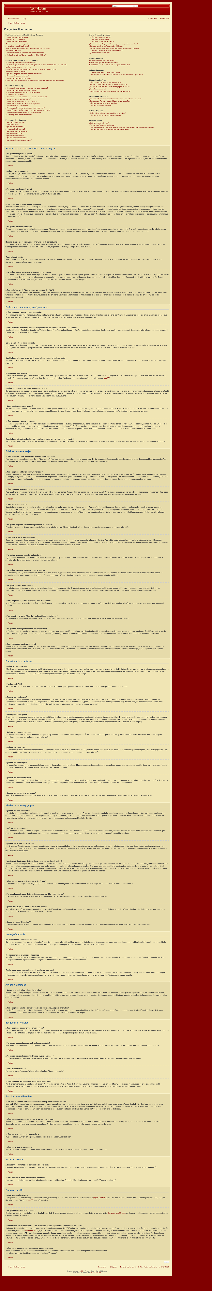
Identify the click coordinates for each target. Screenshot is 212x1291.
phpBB (106, 378)
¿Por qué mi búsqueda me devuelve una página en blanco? (109, 87)
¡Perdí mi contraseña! (13, 50)
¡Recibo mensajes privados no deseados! (103, 62)
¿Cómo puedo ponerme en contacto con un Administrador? (109, 129)
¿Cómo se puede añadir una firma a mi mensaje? (22, 92)
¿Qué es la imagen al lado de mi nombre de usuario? (23, 74)
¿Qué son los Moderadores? (99, 39)
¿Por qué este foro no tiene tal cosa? (102, 125)
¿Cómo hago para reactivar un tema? (18, 115)
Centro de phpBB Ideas (117, 1213)
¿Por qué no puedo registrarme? (16, 41)
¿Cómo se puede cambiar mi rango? (18, 78)
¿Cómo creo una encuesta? (15, 95)
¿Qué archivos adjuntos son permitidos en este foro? (107, 113)
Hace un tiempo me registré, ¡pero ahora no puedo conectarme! (27, 48)
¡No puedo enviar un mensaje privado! (102, 60)
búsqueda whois (31, 1231)
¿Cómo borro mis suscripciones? (100, 105)
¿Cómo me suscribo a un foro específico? (103, 103)
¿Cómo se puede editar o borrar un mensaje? (21, 90)
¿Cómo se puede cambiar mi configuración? (20, 62)
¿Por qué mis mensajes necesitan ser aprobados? (23, 112)
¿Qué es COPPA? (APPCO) (15, 39)
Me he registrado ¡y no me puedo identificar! (20, 44)
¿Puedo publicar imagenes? (15, 129)
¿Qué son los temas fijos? (14, 135)
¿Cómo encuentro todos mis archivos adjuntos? (105, 115)
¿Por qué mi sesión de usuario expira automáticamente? (25, 53)
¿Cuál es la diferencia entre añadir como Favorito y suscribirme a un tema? (115, 99)
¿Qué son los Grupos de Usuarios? (101, 41)
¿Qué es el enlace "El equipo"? (99, 53)
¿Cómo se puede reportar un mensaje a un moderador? (25, 108)
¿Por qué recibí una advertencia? (17, 106)
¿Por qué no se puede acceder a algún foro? (21, 101)
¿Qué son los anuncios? (14, 133)
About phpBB (28, 1200)
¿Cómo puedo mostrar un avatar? (17, 76)
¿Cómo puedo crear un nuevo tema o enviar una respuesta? (26, 88)
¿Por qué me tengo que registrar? (17, 37)
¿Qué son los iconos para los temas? (18, 140)
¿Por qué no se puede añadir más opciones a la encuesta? (26, 97)
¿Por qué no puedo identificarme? (17, 46)
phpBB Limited (99, 1198)
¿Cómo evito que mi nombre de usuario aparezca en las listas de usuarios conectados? (36, 65)
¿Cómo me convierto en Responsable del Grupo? (106, 46)
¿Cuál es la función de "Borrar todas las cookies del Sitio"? (25, 55)
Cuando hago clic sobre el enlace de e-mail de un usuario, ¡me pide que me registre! (34, 80)
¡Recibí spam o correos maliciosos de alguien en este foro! (109, 65)
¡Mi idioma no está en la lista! (15, 71)
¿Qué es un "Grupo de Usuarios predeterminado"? (106, 50)
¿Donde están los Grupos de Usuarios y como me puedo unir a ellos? (113, 44)
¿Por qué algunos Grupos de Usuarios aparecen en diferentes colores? (114, 48)
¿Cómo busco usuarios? (97, 89)
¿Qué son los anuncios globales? (17, 131)
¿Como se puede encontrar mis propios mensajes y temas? (110, 91)
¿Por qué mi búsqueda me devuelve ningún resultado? (108, 84)
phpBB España (96, 1272)
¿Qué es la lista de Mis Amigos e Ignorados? (104, 72)
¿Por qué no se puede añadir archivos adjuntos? (22, 103)
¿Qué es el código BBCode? (15, 122)
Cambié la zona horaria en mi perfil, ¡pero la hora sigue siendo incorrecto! (31, 69)
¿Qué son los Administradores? (100, 37)
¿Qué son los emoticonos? (14, 127)
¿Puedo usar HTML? (12, 124)
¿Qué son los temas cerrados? (16, 138)
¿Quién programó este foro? (99, 123)
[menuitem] (23, 18)
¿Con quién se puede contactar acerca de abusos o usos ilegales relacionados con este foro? (122, 127)
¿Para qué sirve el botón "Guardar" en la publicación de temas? (27, 110)
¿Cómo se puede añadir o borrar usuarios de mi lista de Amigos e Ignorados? (116, 74)
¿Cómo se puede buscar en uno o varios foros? (105, 82)
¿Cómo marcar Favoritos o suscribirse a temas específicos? (110, 101)
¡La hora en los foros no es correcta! (18, 67)
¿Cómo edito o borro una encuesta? (18, 99)
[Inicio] (17, 9)
